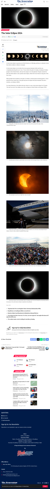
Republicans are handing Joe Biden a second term (19, 311)
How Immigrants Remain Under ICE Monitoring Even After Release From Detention (20, 376)
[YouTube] (46, 483)
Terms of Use (26, 486)
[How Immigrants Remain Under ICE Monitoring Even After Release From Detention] (34, 376)
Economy (15, 384)
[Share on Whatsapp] (11, 37)
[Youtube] (31, 365)
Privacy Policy (18, 486)
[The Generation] (25, 1)
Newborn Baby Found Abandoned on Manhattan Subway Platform (23, 313)
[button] (45, 486)
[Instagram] (19, 365)
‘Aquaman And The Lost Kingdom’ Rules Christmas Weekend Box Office (24, 308)
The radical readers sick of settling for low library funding (21, 319)
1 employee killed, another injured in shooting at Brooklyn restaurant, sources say (20, 402)
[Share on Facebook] (7, 37)
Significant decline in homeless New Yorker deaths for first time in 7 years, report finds (21, 395)
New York (16, 390)
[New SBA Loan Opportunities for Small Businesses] (34, 383)
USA (15, 378)
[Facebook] (19, 360)
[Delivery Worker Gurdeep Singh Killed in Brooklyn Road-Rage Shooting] (34, 389)
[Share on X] (9, 37)
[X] (31, 360)
